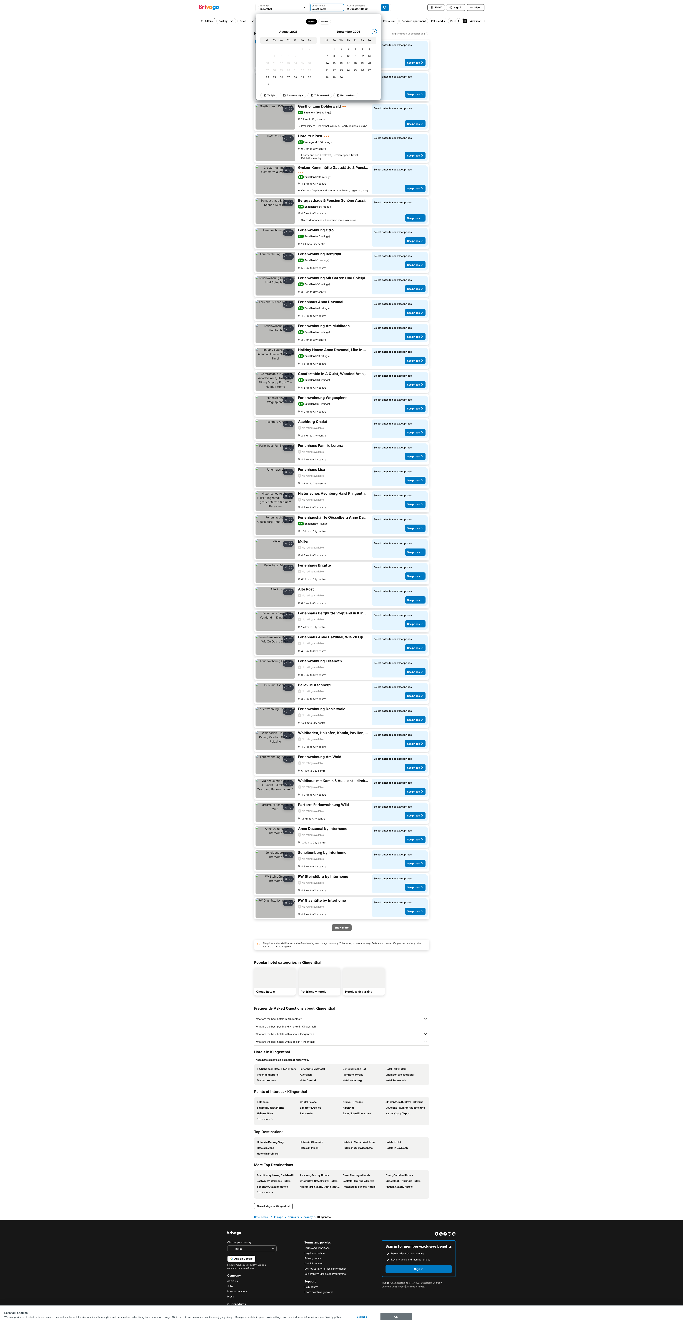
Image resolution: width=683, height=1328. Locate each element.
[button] (282, 7)
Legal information (314, 1253)
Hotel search (261, 1216)
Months (325, 21)
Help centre (311, 1286)
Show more (263, 1119)
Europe (278, 1216)
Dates (311, 21)
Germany (293, 1216)
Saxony (308, 1216)
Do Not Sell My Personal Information (325, 1268)
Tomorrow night (295, 95)
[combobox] (282, 7)
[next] (374, 31)
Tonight (271, 95)
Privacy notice (312, 1258)
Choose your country (239, 1242)
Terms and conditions (316, 1247)
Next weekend (347, 95)
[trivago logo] (209, 7)
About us (232, 1280)
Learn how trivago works (318, 1292)
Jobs (230, 1286)
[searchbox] (282, 9)
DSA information (313, 1263)
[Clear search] (304, 7)
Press (230, 1296)
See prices (413, 62)
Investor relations (237, 1291)
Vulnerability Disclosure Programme (325, 1273)
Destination (263, 5)
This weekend (321, 95)
